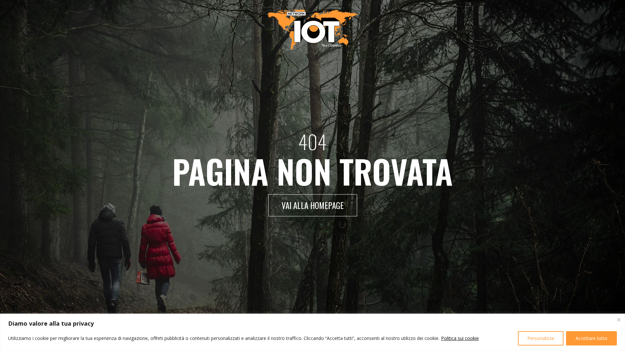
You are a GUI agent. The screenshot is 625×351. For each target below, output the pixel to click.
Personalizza (540, 338)
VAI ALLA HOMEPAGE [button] (313, 205)
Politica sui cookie (460, 338)
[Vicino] (618, 319)
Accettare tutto (591, 338)
